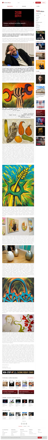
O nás (3, 431)
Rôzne (37, 24)
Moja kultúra (10, 6)
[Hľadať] (33, 2)
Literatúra (38, 17)
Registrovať (38, 2)
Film (37, 20)
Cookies (21, 432)
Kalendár (24, 6)
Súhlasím (39, 437)
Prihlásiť (43, 2)
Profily (38, 6)
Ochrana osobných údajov (24, 431)
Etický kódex (31, 432)
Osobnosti (38, 29)
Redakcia (30, 431)
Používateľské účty (14, 432)
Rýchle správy (38, 13)
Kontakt (3, 434)
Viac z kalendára (30, 377)
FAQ (38, 431)
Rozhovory (38, 25)
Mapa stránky (40, 432)
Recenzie (37, 27)
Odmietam (44, 437)
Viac (40, 73)
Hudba (37, 18)
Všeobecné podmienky (14, 431)
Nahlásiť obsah (22, 433)
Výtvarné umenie (39, 22)
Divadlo (37, 15)
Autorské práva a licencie (32, 433)
